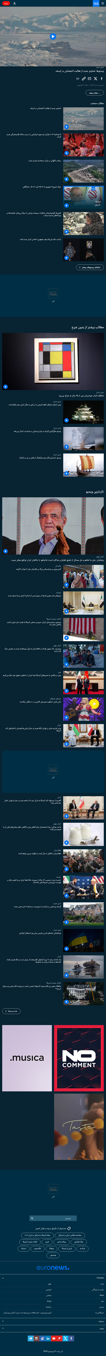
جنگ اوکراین (78, 1242)
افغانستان (57, 850)
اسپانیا (23, 1248)
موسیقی (53, 1255)
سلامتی (48, 1295)
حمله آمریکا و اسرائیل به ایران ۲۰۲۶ (37, 1235)
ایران (59, 725)
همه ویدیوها (12, 1011)
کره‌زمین (48, 1289)
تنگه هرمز (37, 1248)
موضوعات (100, 1277)
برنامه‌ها (48, 1307)
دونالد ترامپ (61, 1242)
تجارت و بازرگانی (98, 1289)
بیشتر (102, 1328)
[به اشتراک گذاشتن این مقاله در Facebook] (101, 78)
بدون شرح (100, 392)
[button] (90, 267)
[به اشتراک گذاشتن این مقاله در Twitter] (95, 78)
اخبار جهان (100, 557)
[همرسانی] (89, 78)
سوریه (58, 592)
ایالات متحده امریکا (54, 619)
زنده (6, 3)
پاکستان (58, 566)
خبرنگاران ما (99, 1313)
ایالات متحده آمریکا (30, 1242)
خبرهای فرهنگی (55, 699)
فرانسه (82, 1248)
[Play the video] (53, 36)
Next (102, 1295)
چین (59, 672)
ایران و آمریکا (67, 1248)
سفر (102, 1301)
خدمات (101, 1321)
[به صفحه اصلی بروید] (96, 3)
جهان (49, 1284)
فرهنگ (51, 1248)
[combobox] (53, 1218)
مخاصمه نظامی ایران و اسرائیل (69, 1235)
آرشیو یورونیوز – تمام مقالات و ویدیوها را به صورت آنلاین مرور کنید (27, 1313)
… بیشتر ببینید (94, 93)
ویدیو (102, 1307)
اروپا (102, 1284)
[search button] (32, 1218)
